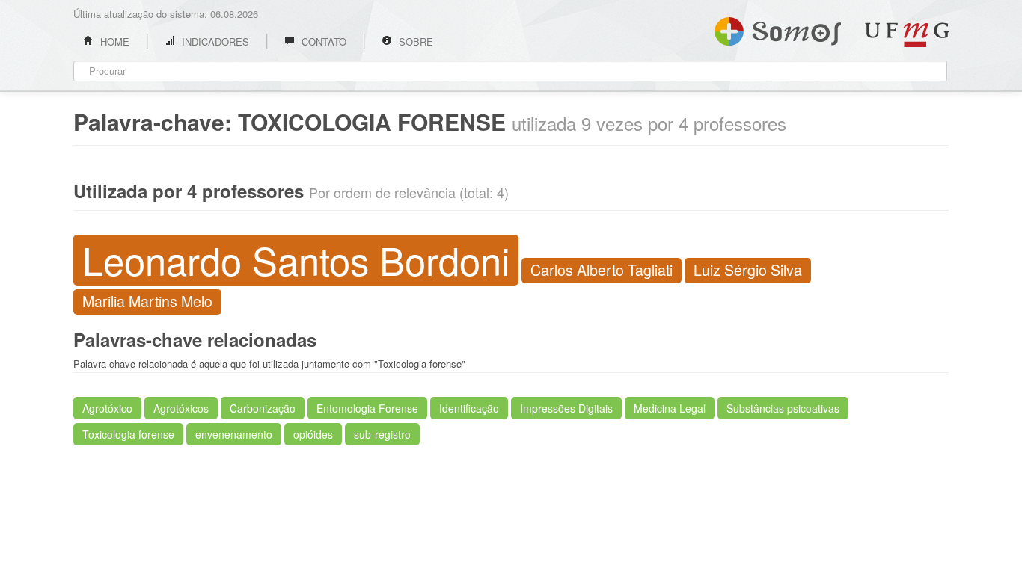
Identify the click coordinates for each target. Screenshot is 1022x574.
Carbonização (263, 408)
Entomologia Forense (367, 408)
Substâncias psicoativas (782, 408)
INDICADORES (214, 41)
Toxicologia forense (128, 434)
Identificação (469, 408)
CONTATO (322, 41)
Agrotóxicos (181, 408)
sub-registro (382, 434)
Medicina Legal (670, 408)
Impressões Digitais (566, 408)
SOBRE (414, 41)
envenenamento (233, 434)
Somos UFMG (777, 28)
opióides (313, 434)
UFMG (907, 34)
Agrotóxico (107, 408)
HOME (113, 41)
